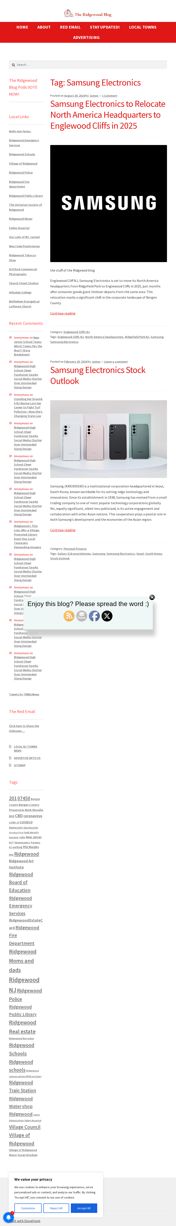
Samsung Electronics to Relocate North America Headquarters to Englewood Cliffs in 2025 (107, 114)
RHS (11, 854)
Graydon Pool (16, 832)
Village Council (25, 1127)
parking (17, 847)
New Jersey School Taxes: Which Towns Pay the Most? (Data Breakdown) (28, 346)
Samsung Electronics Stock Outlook (97, 375)
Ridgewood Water (20, 219)
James (94, 96)
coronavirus (32, 816)
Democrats (16, 827)
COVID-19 (14, 822)
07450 (23, 798)
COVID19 (26, 822)
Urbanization (16, 1120)
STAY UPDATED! (105, 27)
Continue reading (63, 313)
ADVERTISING (86, 37)
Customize (28, 1208)
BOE (11, 816)
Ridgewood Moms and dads (22, 960)
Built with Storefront (24, 1221)
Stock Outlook (60, 558)
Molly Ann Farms (20, 131)
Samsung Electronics (64, 342)
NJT (11, 842)
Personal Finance (75, 549)
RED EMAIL (70, 27)
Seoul (140, 554)
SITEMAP (20, 765)
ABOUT (44, 27)
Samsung (157, 337)
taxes (36, 1114)
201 (13, 798)
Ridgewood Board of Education (21, 882)
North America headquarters (104, 337)
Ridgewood (26, 854)
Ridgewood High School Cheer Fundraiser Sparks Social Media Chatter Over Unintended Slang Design (28, 376)
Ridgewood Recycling (21, 1038)
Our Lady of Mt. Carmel (24, 237)
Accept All (83, 1208)
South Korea (153, 554)
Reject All (56, 1208)
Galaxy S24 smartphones (74, 554)
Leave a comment (116, 361)
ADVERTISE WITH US (27, 758)
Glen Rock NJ (30, 827)
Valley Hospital (19, 228)
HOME (22, 27)
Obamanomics (22, 842)
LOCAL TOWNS (142, 27)
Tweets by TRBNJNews (24, 694)
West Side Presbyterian (24, 246)
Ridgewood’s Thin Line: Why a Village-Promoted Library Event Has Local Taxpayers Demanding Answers (27, 536)
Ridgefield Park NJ (137, 337)
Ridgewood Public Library (26, 196)
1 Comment (109, 96)
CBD (19, 815)
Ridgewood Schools (22, 154)
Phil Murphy (31, 847)
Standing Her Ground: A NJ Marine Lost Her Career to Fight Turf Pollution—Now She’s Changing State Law (28, 407)
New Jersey (34, 837)
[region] (56, 1194)
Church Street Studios (24, 283)
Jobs (22, 837)
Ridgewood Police (21, 172)
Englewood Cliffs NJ (77, 332)
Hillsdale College (20, 292)
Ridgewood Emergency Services (20, 905)
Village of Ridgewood (23, 163)
